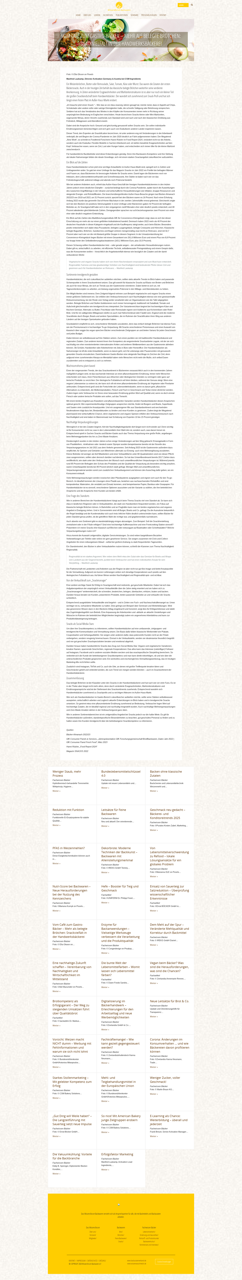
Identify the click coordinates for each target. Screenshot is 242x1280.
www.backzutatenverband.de (136, 1260)
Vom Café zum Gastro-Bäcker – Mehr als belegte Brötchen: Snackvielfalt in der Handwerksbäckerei (70, 931)
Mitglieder (92, 1238)
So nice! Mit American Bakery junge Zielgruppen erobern (121, 1118)
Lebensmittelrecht (149, 1231)
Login (181, 5)
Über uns (87, 15)
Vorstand (92, 1235)
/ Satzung (101, 1260)
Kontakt (163, 15)
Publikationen (122, 15)
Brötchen (121, 1235)
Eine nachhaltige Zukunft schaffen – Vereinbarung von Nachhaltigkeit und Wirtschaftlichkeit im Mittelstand (72, 971)
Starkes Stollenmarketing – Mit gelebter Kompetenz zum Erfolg (72, 1082)
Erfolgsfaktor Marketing (117, 1154)
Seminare (134, 15)
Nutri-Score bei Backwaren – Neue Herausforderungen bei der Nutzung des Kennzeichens (72, 892)
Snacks (120, 1241)
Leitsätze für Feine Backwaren (113, 812)
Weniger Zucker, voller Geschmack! (165, 1080)
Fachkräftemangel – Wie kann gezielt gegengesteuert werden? (120, 1043)
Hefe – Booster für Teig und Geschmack (120, 888)
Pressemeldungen (149, 15)
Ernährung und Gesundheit (149, 1235)
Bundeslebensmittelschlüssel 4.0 (121, 774)
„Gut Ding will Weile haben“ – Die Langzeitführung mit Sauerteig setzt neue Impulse (72, 1120)
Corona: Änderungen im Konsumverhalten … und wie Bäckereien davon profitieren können (169, 1045)
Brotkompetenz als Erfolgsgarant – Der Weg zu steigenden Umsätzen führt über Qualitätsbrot (71, 1007)
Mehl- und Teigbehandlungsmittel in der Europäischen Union (118, 1082)
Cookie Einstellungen (164, 1261)
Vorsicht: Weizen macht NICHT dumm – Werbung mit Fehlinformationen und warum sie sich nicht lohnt (72, 1045)
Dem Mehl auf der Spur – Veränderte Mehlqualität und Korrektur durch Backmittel (169, 929)
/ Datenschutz (91, 1260)
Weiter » (56, 791)
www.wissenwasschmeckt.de (136, 1263)
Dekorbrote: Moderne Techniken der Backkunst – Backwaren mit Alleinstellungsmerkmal (119, 854)
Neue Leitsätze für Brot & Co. (169, 1001)
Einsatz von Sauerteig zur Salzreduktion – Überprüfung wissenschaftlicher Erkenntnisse (169, 892)
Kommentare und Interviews (149, 1244)
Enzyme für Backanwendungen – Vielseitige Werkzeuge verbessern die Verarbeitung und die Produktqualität (120, 933)
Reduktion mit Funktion (68, 810)
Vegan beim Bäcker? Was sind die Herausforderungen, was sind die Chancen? (169, 967)
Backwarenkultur (148, 1241)
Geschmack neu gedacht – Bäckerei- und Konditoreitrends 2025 (167, 814)
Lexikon (97, 15)
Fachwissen (108, 15)
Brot (120, 1231)
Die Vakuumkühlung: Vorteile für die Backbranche (72, 1156)
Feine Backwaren (120, 1238)
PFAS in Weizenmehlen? (69, 848)
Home (78, 15)
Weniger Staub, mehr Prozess (67, 774)
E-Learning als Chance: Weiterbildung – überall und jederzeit (169, 1120)
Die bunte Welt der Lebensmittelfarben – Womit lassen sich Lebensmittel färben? (120, 969)
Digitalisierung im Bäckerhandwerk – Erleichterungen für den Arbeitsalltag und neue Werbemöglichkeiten (117, 1009)
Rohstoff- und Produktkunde (148, 1238)
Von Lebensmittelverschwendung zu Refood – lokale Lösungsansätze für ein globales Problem (169, 856)
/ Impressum (80, 1260)
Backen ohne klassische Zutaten (166, 774)
